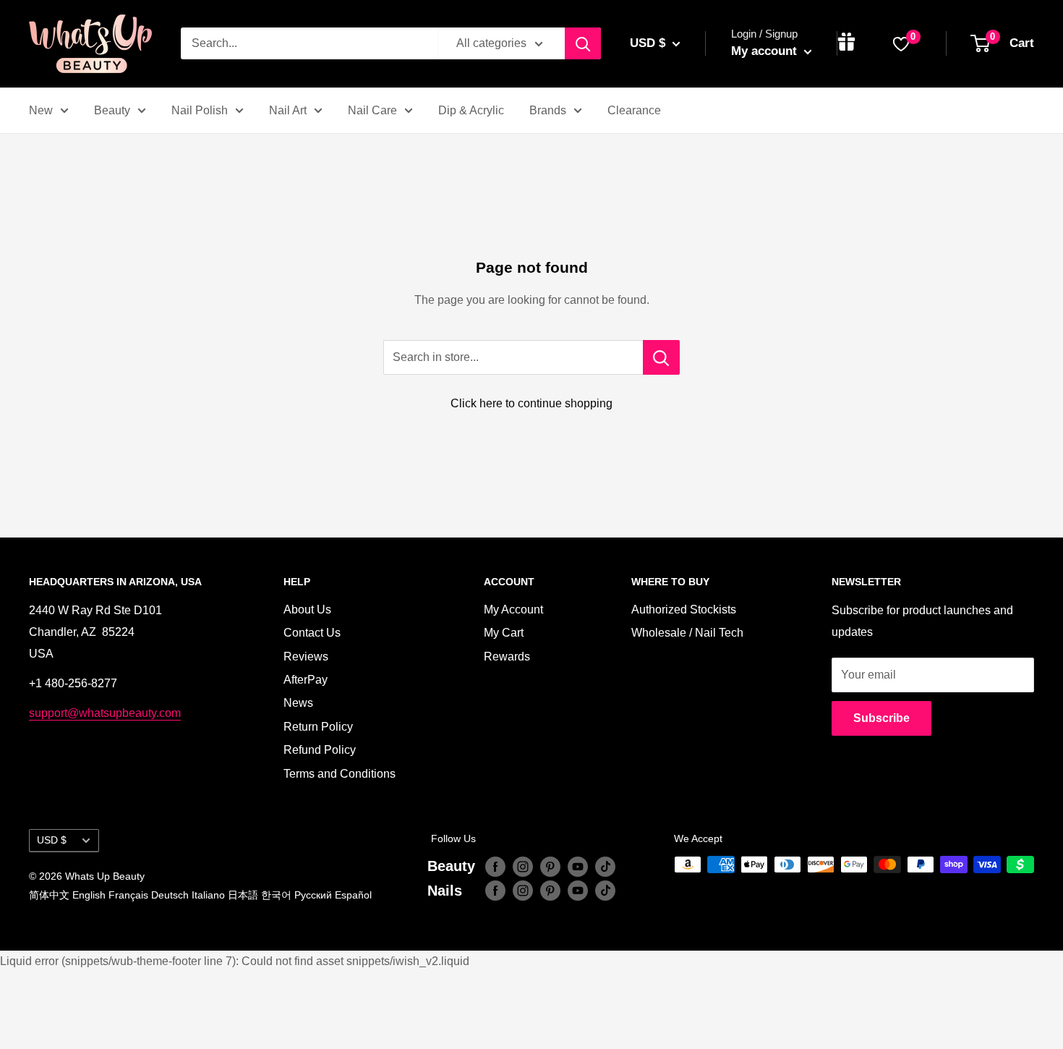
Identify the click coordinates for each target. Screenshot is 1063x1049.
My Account (513, 609)
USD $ (52, 840)
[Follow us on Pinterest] (550, 866)
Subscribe (881, 718)
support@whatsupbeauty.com (105, 713)
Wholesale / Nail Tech (687, 633)
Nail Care (372, 110)
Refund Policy (319, 750)
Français (128, 895)
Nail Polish (199, 110)
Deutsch (170, 895)
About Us (307, 609)
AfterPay (305, 680)
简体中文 (49, 895)
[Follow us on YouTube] (578, 866)
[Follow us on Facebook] (495, 866)
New (41, 110)
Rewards (507, 656)
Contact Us (312, 633)
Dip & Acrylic (471, 110)
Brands (547, 110)
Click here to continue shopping (531, 403)
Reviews (305, 656)
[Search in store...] (661, 357)
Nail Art (288, 110)
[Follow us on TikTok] (605, 866)
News (298, 703)
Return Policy (318, 727)
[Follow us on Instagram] (523, 866)
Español (353, 895)
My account (766, 51)
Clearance (634, 110)
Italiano (208, 895)
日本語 (243, 895)
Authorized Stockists (683, 609)
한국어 (276, 895)
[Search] (583, 43)
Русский (313, 895)
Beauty (112, 110)
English (89, 895)
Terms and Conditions (339, 774)
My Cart (504, 633)
